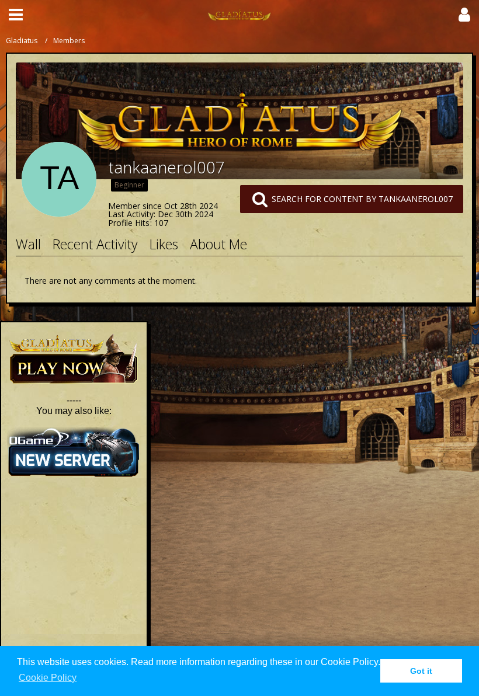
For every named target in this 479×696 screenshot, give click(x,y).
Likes (164, 244)
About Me (218, 244)
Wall (28, 244)
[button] (16, 14)
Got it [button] (421, 671)
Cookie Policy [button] (48, 678)
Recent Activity (95, 244)
